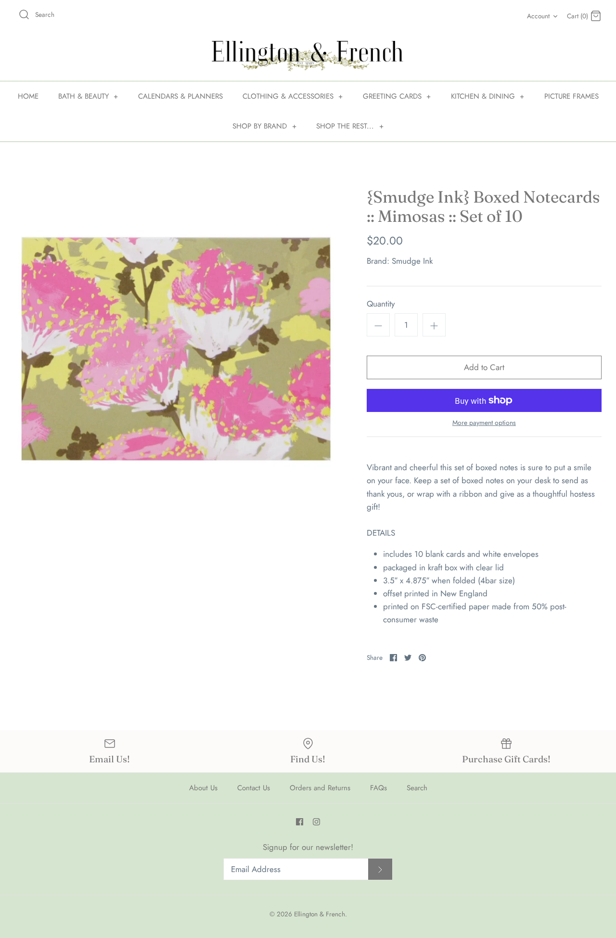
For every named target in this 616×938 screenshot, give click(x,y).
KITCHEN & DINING (488, 96)
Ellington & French (319, 914)
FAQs (378, 788)
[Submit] (380, 869)
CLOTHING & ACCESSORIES (293, 96)
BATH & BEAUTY (88, 96)
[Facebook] (299, 821)
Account (538, 16)
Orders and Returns (320, 788)
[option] (175, 348)
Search (417, 788)
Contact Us (253, 788)
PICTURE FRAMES (571, 96)
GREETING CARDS (397, 96)
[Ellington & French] (308, 56)
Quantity (381, 303)
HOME (28, 96)
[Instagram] (316, 821)
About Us (203, 788)
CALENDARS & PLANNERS (180, 96)
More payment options (484, 423)
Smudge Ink (412, 261)
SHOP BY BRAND (264, 126)
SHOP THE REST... (350, 126)
